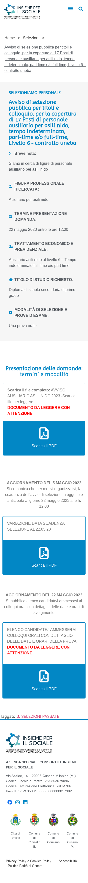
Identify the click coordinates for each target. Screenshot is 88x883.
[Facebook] (10, 802)
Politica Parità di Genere (25, 866)
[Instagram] (18, 802)
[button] (70, 8)
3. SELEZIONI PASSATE (38, 716)
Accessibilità (68, 861)
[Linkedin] (25, 802)
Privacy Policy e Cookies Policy (28, 861)
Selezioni (31, 38)
